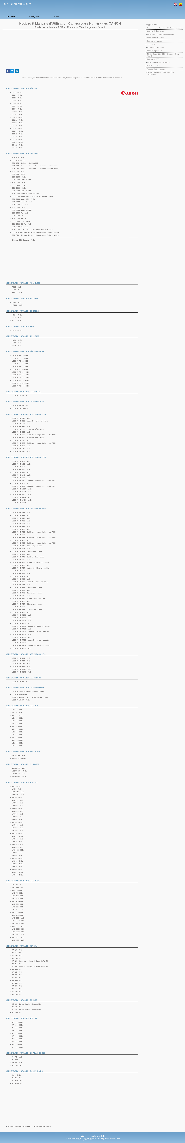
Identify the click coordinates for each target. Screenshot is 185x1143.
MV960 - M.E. (17, 875)
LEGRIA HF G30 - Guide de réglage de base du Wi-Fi (34, 435)
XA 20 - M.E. (17, 958)
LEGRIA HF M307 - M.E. (22, 494)
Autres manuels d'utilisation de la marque (29, 1126)
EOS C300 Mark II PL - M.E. (23, 199)
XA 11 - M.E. (17, 953)
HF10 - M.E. (17, 302)
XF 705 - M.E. (17, 1047)
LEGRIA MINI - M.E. (20, 694)
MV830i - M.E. (17, 844)
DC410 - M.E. (17, 142)
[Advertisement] (70, 49)
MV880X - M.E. (18, 850)
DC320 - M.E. (17, 137)
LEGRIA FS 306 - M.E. (21, 378)
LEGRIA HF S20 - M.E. (21, 661)
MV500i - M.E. (17, 800)
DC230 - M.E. (17, 126)
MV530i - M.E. (17, 803)
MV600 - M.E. (17, 808)
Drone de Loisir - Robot (155, 38)
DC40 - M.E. (17, 101)
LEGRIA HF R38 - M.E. (21, 540)
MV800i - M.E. (17, 839)
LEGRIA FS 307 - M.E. (21, 380)
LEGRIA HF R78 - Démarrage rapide (27, 593)
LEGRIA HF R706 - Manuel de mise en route (30, 640)
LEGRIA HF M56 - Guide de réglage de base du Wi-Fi (34, 486)
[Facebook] (8, 71)
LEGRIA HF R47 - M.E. (21, 554)
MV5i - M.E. (16, 789)
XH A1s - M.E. (18, 1060)
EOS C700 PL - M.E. (20, 227)
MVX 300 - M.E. (18, 926)
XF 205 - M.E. (17, 1030)
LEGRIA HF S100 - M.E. (21, 669)
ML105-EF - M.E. (19, 774)
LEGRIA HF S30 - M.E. (21, 666)
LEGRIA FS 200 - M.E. (21, 372)
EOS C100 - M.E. (19, 177)
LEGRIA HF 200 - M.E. (21, 408)
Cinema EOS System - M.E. (23, 240)
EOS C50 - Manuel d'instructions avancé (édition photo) (35, 166)
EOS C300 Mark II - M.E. (22, 191)
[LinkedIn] (17, 71)
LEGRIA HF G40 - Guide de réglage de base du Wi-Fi (34, 443)
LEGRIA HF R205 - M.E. (21, 618)
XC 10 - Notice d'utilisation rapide (26, 1004)
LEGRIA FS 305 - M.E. (21, 375)
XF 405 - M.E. (17, 1042)
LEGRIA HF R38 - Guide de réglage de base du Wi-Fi (34, 543)
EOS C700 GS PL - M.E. (21, 224)
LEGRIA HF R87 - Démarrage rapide (27, 604)
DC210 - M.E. (17, 117)
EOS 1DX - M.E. (18, 160)
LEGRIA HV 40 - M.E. (20, 682)
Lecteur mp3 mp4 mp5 (155, 47)
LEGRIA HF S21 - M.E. (21, 664)
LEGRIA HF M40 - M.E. (21, 469)
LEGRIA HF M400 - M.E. (22, 497)
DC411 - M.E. (17, 145)
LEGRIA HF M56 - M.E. (21, 483)
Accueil (11, 16)
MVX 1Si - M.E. (18, 887)
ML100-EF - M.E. (19, 768)
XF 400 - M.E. (17, 1039)
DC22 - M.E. (17, 98)
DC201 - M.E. (17, 114)
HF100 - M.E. (17, 305)
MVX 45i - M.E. (18, 915)
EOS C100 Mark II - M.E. (22, 180)
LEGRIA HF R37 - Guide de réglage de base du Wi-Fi (34, 537)
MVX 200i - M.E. (18, 921)
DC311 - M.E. (17, 134)
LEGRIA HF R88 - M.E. (21, 612)
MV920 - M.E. (17, 864)
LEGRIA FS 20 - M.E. (20, 355)
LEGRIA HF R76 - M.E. (21, 585)
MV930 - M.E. (17, 867)
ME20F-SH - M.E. (19, 756)
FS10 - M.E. (16, 287)
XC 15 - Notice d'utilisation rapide (26, 1010)
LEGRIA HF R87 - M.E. (21, 607)
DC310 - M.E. (17, 131)
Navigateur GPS (153, 59)
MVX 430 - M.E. (18, 935)
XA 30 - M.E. (17, 969)
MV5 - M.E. (16, 786)
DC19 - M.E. (17, 92)
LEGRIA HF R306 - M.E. (21, 623)
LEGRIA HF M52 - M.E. (21, 478)
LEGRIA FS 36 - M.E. (20, 364)
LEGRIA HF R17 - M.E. (21, 515)
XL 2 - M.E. (16, 1075)
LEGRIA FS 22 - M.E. (20, 361)
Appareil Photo (152, 25)
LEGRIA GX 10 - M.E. (20, 396)
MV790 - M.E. (17, 833)
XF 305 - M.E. (17, 1036)
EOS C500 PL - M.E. (20, 213)
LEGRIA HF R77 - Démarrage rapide (27, 587)
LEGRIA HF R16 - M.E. (21, 513)
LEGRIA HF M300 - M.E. (22, 489)
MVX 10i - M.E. (18, 896)
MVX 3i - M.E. (17, 890)
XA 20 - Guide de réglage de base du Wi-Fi (30, 961)
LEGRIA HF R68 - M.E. (21, 579)
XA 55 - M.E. (17, 983)
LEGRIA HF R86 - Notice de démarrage (28, 598)
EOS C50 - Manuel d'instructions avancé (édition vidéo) (35, 169)
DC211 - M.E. (17, 120)
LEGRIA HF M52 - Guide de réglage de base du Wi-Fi (34, 481)
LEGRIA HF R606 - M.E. (21, 637)
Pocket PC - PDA (153, 66)
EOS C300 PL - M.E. (20, 205)
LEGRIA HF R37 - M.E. (21, 535)
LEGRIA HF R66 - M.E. (21, 573)
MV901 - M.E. (17, 861)
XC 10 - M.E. (17, 1007)
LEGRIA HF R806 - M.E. (21, 648)
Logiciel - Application (154, 51)
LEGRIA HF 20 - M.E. (20, 406)
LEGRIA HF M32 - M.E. (21, 464)
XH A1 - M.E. (17, 1057)
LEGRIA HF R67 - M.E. (21, 576)
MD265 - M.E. (17, 746)
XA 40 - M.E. (17, 975)
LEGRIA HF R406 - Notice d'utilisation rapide (31, 626)
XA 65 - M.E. (17, 989)
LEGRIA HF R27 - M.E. (21, 524)
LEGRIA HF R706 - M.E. (21, 643)
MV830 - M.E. (17, 842)
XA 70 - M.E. (17, 991)
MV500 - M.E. (17, 797)
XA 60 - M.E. (17, 986)
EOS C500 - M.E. (19, 207)
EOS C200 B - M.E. (19, 185)
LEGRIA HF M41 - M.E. (21, 472)
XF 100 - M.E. (17, 1022)
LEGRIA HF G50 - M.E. (21, 446)
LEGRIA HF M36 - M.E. (21, 467)
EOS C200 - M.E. (19, 182)
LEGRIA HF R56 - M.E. (21, 565)
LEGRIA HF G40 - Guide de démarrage (28, 437)
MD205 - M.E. (17, 732)
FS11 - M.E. (16, 290)
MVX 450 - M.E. (18, 937)
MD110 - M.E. (17, 712)
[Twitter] (12, 71)
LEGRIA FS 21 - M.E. (20, 358)
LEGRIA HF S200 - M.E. (21, 672)
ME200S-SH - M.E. (19, 758)
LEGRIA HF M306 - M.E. (22, 492)
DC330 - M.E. (17, 139)
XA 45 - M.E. (17, 978)
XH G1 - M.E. (17, 1062)
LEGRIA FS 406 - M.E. (21, 386)
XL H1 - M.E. (17, 1078)
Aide (56, 16)
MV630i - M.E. (17, 814)
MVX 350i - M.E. (18, 932)
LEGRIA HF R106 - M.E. (21, 615)
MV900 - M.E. (17, 858)
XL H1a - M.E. (17, 1081)
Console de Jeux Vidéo (155, 31)
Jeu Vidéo (151, 44)
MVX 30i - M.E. (18, 904)
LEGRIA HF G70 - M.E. (21, 451)
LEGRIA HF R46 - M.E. (21, 549)
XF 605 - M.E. (17, 1044)
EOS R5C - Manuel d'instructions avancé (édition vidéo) (35, 235)
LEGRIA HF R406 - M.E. (21, 629)
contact (82, 1136)
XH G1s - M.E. (18, 1065)
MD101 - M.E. (17, 710)
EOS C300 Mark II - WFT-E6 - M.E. (26, 194)
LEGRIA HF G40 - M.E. (21, 440)
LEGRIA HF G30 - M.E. (21, 432)
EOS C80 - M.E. (18, 174)
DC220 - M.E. (17, 123)
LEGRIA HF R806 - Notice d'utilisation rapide (31, 645)
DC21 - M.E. (17, 95)
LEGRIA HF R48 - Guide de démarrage (28, 557)
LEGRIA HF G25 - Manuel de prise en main (30, 421)
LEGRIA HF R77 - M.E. (21, 590)
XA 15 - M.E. (17, 955)
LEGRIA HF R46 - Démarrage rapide (27, 546)
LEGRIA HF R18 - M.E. (21, 518)
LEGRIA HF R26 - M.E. (21, 521)
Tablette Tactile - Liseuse (156, 69)
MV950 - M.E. (17, 872)
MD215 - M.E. (17, 735)
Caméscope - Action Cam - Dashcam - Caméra (164, 28)
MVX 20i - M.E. (18, 899)
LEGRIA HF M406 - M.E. (22, 500)
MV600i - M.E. (17, 811)
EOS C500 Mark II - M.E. (22, 210)
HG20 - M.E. (17, 318)
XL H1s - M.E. (17, 1083)
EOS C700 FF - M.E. (20, 218)
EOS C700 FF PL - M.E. (21, 221)
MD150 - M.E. (17, 726)
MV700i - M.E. (17, 825)
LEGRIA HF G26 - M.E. (21, 426)
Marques (34, 16)
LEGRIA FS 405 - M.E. (21, 383)
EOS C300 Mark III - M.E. (22, 202)
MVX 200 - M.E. (18, 918)
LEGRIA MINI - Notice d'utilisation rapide (29, 692)
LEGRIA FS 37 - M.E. (20, 366)
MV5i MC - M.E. (18, 792)
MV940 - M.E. (17, 869)
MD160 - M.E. (17, 729)
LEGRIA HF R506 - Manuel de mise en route (30, 632)
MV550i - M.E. (17, 806)
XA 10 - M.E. (17, 950)
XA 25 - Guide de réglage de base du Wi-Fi (30, 967)
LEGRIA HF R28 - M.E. (21, 526)
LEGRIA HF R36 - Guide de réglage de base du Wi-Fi (34, 532)
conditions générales (97, 1136)
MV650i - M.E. (17, 817)
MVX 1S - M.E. (18, 885)
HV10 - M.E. (17, 340)
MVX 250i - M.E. (18, 923)
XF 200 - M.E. (17, 1028)
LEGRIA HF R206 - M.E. (21, 621)
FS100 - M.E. (17, 292)
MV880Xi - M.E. (18, 853)
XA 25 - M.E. (17, 964)
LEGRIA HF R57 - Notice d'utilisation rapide (30, 568)
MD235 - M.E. (17, 740)
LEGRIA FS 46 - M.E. (20, 369)
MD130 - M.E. (17, 721)
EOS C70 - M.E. (18, 171)
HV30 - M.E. (17, 346)
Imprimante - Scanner (155, 41)
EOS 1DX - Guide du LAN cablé (25, 163)
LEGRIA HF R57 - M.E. (21, 571)
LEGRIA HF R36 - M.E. (21, 529)
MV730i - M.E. (17, 828)
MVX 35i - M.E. (18, 907)
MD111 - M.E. (17, 715)
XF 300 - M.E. (17, 1033)
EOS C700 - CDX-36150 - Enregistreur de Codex (32, 230)
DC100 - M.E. (17, 112)
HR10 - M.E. (17, 330)
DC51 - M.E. (17, 106)
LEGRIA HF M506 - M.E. (22, 503)
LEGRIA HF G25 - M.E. (21, 424)
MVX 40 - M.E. (18, 910)
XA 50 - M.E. (17, 980)
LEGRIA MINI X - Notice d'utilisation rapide (30, 697)
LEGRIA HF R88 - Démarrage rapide (27, 609)
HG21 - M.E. (17, 320)
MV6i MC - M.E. (18, 795)
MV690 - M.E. (17, 819)
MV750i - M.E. (17, 831)
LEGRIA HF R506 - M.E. (21, 634)
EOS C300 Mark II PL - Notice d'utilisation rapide (32, 196)
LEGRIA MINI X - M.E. (21, 700)
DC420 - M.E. (17, 148)
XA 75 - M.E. (17, 994)
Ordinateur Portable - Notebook (158, 62)
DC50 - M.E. (17, 103)
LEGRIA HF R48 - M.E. (21, 560)
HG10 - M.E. (17, 315)
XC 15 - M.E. (17, 1012)
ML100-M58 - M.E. (19, 771)
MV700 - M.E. (17, 822)
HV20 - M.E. (17, 343)
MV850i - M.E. (17, 847)
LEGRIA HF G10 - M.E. (21, 418)
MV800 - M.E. (17, 836)
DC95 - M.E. (17, 109)
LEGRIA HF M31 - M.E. (21, 461)
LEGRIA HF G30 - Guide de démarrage (28, 429)
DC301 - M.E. (17, 128)
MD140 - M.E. (17, 724)
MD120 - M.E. (17, 718)
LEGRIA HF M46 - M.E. (21, 475)
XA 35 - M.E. (17, 972)
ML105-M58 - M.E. (19, 776)
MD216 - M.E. (17, 737)
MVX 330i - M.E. (18, 929)
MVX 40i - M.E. (18, 912)
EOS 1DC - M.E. (18, 158)
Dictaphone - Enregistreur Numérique (160, 34)
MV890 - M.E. (17, 855)
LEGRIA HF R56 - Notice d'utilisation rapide (30, 562)
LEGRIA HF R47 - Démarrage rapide (27, 551)
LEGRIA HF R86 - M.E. (21, 601)
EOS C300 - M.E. (19, 188)
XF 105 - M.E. (17, 1025)
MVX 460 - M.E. (18, 940)
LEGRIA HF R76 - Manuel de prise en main (30, 582)
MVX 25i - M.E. (18, 901)
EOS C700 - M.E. (19, 216)
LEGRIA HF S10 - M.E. (21, 658)
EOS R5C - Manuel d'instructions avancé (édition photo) (36, 232)
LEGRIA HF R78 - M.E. (21, 596)
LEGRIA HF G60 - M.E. (21, 449)
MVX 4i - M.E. (17, 893)
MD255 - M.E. (17, 743)
